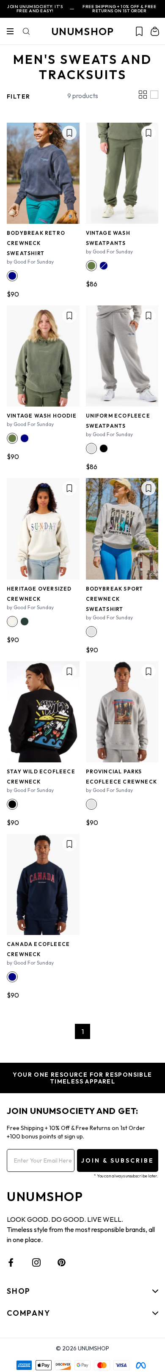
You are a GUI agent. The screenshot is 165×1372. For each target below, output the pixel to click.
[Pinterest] (62, 1262)
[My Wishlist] (139, 31)
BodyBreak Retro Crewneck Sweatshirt (36, 243)
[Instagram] (36, 1262)
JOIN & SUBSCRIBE (117, 1160)
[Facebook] (11, 1262)
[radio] (12, 275)
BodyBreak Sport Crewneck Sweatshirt (114, 599)
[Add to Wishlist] (69, 133)
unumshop (82, 31)
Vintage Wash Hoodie (42, 415)
